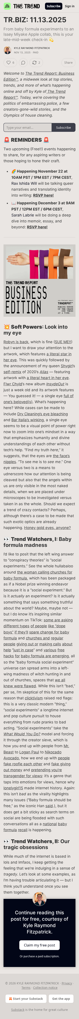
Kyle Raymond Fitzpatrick (32, 48)
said (49, 806)
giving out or (27, 644)
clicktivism (34, 698)
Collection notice (45, 987)
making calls (50, 644)
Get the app (61, 999)
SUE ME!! (63, 342)
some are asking (58, 620)
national (50, 824)
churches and (38, 638)
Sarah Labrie (22, 215)
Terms (26, 987)
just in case (23, 650)
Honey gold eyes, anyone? (47, 527)
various (50, 650)
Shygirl (67, 366)
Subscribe (54, 6)
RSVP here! (43, 195)
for (17, 656)
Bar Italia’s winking (27, 420)
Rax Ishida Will (24, 183)
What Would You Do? (22, 734)
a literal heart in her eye (48, 378)
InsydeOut (55, 384)
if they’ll (21, 632)
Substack (17, 1010)
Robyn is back (16, 342)
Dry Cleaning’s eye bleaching (42, 414)
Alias (44, 372)
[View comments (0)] (23, 62)
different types (16, 626)
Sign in (70, 6)
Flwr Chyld (13, 384)
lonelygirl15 (13, 788)
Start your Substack (28, 999)
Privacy (67, 983)
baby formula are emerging (45, 656)
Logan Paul (29, 752)
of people (39, 626)
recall (22, 830)
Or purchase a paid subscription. (39, 956)
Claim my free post (39, 945)
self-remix (12, 372)
